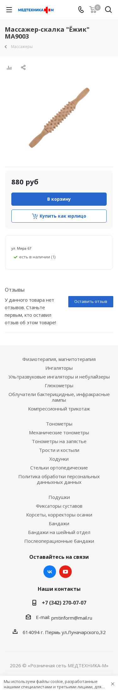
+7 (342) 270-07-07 (64, 602)
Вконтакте (49, 571)
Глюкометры (59, 385)
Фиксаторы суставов (59, 506)
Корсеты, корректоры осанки (59, 514)
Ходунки (59, 459)
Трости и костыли (59, 450)
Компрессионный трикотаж (59, 408)
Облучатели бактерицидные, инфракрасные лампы (59, 397)
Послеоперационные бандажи (59, 541)
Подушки (59, 497)
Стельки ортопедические (59, 467)
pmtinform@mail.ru (71, 618)
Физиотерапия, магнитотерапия (59, 359)
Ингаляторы (59, 368)
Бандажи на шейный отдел (59, 532)
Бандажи (59, 523)
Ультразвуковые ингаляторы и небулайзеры (59, 376)
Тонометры (59, 424)
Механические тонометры (59, 432)
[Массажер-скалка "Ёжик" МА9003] (59, 117)
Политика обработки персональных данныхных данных (59, 479)
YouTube (65, 571)
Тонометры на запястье (59, 441)
